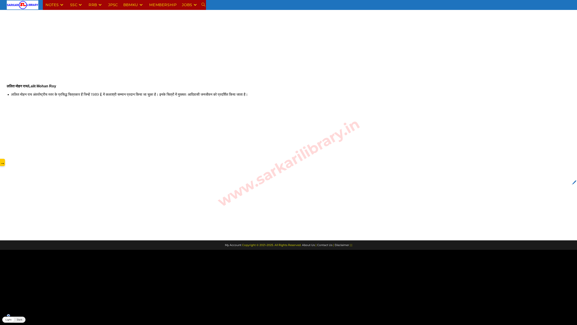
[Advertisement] (142, 50)
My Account (233, 245)
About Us (308, 245)
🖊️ (574, 182)
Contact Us (324, 245)
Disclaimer (342, 245)
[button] (13, 320)
